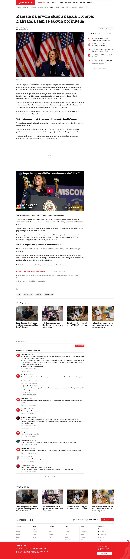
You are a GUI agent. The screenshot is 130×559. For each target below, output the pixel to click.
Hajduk (34, 534)
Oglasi (75, 2)
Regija (51, 7)
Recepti (67, 531)
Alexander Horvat (26, 448)
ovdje (58, 275)
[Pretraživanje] (112, 2)
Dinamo (35, 531)
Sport (61, 2)
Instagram (103, 534)
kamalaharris (49, 294)
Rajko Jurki (24, 354)
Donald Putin (24, 409)
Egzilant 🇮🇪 (24, 456)
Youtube (102, 531)
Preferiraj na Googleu (106, 29)
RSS (82, 540)
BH (18, 399)
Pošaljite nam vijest (103, 540)
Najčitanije (33, 7)
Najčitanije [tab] (101, 33)
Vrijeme (83, 537)
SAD (19, 294)
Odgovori (67, 540)
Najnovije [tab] (92, 33)
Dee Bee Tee (28, 386)
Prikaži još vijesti (100, 68)
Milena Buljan (25, 465)
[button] (18, 312)
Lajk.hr (67, 534)
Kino (82, 534)
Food (50, 537)
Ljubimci (51, 534)
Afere (86, 7)
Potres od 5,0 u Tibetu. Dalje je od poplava (102, 55)
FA (18, 433)
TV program (84, 531)
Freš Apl (23, 432)
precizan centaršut (26, 440)
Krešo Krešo (24, 375)
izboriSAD (38, 294)
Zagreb (57, 7)
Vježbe (67, 537)
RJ (18, 355)
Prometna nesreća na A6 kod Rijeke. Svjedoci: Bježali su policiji (102, 50)
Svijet (46, 7)
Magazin (51, 526)
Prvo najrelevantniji (33, 350)
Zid (48, 2)
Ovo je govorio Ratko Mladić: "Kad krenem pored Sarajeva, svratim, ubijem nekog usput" (102, 62)
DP (18, 410)
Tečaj (82, 529)
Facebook (102, 529)
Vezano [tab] (109, 33)
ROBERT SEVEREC (26, 417)
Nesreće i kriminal (65, 7)
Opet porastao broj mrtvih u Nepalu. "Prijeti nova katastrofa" (101, 39)
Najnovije (25, 7)
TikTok (102, 537)
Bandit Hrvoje (24, 398)
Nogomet (35, 529)
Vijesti (54, 2)
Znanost (74, 7)
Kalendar (81, 7)
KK (18, 376)
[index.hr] (25, 2)
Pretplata (41, 2)
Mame (50, 540)
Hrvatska (40, 7)
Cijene (82, 2)
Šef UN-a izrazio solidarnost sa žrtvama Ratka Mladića (101, 44)
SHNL (34, 537)
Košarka (35, 540)
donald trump (28, 294)
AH (18, 449)
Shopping (51, 529)
